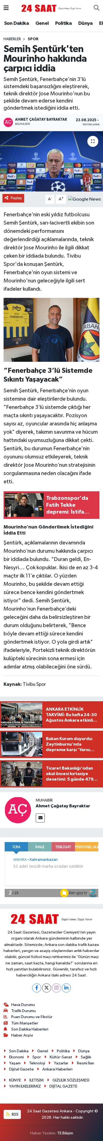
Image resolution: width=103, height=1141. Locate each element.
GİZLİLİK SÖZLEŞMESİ (70, 1080)
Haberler (12, 39)
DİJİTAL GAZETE (63, 1086)
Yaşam (15, 1063)
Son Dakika (16, 23)
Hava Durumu (23, 1005)
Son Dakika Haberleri (29, 1029)
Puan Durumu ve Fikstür (31, 1017)
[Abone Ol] (84, 199)
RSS (14, 1114)
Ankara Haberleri (57, 1069)
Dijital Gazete (21, 1069)
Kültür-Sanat (61, 1057)
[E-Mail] (40, 817)
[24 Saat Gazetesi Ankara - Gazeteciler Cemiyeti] (51, 8)
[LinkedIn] (66, 987)
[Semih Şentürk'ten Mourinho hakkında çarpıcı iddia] (51, 161)
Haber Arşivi (22, 1035)
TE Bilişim (65, 1133)
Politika (63, 23)
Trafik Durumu (23, 1011)
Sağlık (86, 1057)
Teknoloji (37, 1063)
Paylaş (16, 198)
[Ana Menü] (6, 8)
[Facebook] (36, 987)
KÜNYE (15, 1080)
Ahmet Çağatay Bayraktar (63, 806)
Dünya (85, 23)
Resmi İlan (85, 1063)
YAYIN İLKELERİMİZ (25, 1086)
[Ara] (96, 8)
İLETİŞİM (36, 1080)
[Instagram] (56, 987)
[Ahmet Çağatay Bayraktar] (18, 810)
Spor (33, 39)
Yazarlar (61, 1063)
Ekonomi (16, 1057)
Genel (42, 23)
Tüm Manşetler (24, 1023)
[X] (46, 987)
